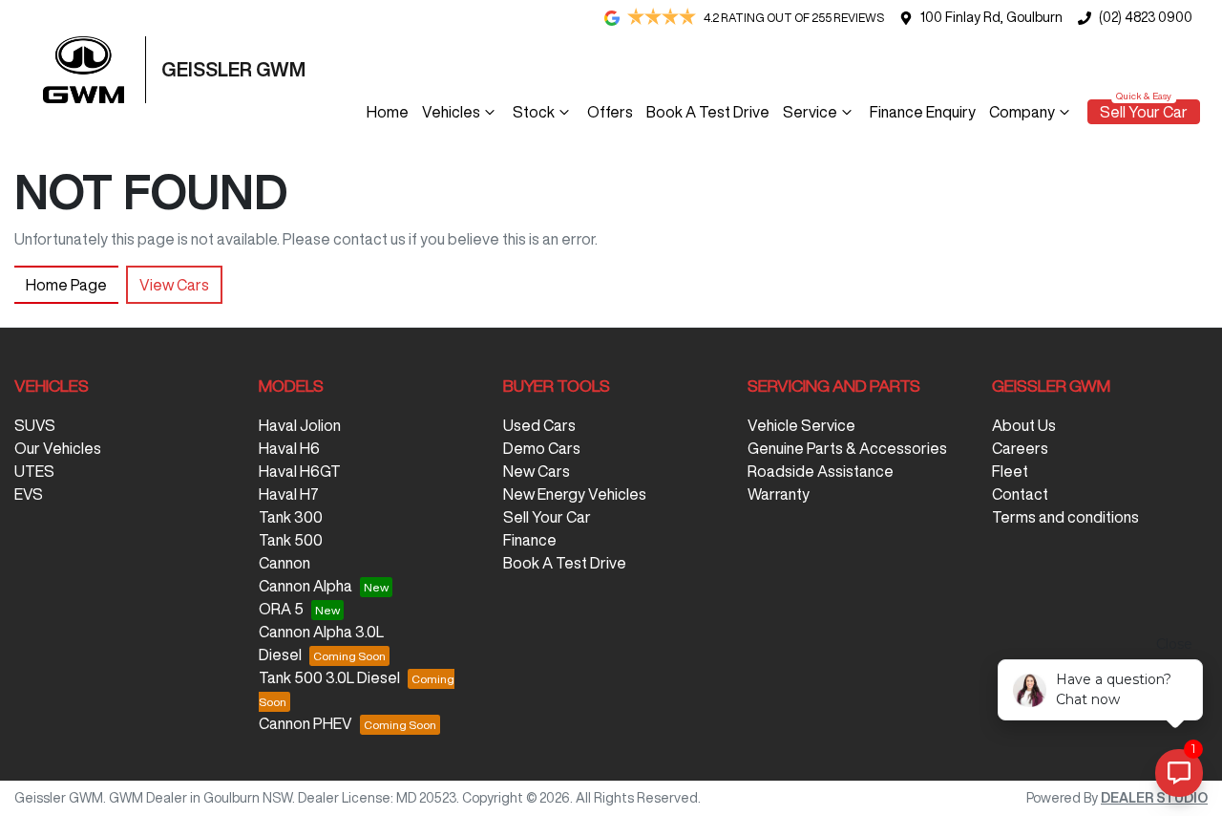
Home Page (66, 284)
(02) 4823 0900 (1145, 17)
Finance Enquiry (923, 111)
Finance (530, 540)
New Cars (536, 471)
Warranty (779, 494)
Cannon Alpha (305, 585)
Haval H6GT (300, 471)
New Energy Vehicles (574, 494)
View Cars (174, 284)
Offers (610, 111)
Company (1022, 111)
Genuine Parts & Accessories (847, 448)
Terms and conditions (1065, 517)
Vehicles (451, 111)
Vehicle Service (801, 425)
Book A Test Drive (707, 111)
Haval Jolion (300, 425)
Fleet (1010, 471)
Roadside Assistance (821, 471)
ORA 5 (281, 608)
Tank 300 (291, 517)
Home (388, 111)
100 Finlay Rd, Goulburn (991, 17)
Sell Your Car (1144, 111)
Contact (1020, 494)
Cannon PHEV (305, 723)
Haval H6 (289, 448)
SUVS (34, 425)
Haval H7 (289, 494)
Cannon (284, 562)
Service (810, 111)
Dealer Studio (1154, 798)
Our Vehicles (57, 448)
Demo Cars (541, 448)
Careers (1020, 448)
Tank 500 (291, 540)
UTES (34, 471)
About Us (1024, 425)
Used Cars (539, 425)
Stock (534, 111)
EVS (28, 494)
